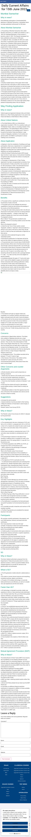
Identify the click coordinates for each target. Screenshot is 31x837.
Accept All (15, 830)
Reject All (15, 826)
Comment (4, 721)
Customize (15, 823)
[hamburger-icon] (28, 10)
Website (3, 752)
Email (2, 746)
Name (2, 740)
